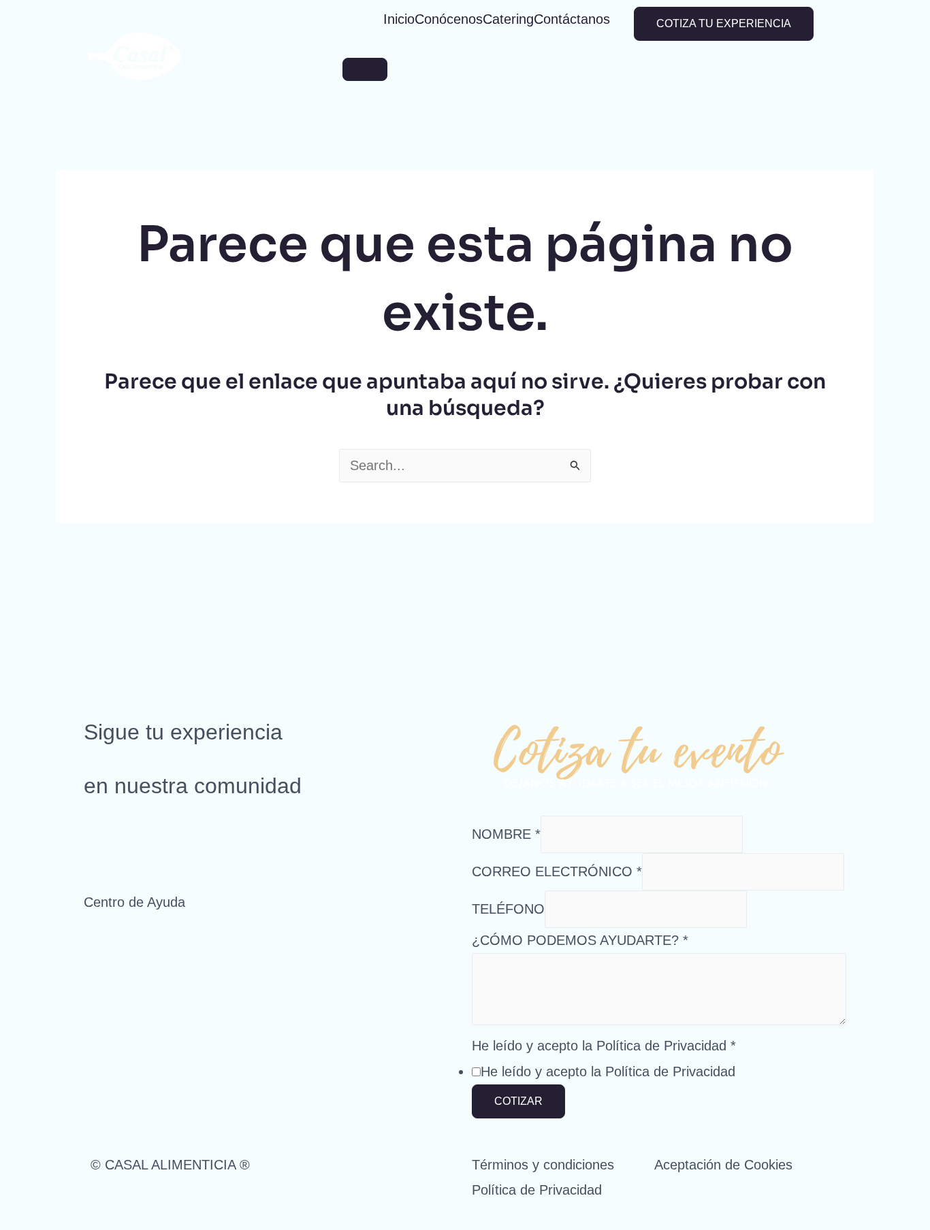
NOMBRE (506, 834)
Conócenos (449, 19)
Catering (508, 19)
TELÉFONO (508, 908)
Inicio (399, 19)
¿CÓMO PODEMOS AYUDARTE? (580, 940)
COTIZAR (518, 1101)
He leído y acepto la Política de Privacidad (604, 1045)
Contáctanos (572, 19)
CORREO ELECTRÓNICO (557, 871)
